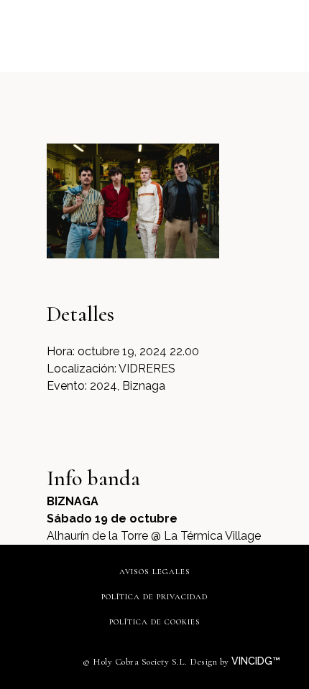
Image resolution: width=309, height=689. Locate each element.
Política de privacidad (154, 596)
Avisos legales (154, 571)
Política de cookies (154, 622)
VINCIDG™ (257, 661)
